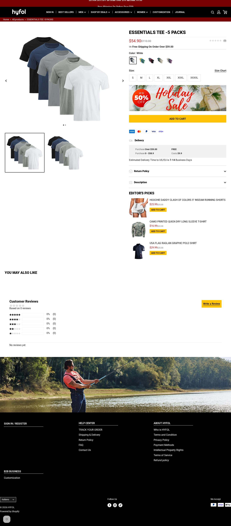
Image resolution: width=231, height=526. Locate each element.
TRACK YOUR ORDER (90, 429)
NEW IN (50, 12)
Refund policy (161, 460)
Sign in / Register (15, 423)
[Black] (151, 60)
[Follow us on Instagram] (115, 505)
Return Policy (86, 439)
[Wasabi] (142, 60)
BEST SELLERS (66, 12)
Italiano (5, 499)
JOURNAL (180, 12)
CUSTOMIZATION (161, 12)
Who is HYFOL (162, 429)
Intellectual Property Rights (168, 450)
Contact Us (85, 450)
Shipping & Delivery (89, 434)
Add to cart (177, 118)
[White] (133, 60)
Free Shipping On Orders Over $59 (115, 3)
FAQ (81, 445)
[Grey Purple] (169, 60)
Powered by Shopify (9, 511)
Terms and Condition (165, 434)
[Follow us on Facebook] (109, 505)
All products (18, 19)
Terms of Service (163, 455)
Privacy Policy (161, 439)
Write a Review (211, 303)
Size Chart (220, 70)
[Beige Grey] (160, 60)
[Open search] (212, 12)
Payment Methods (164, 445)
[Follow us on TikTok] (120, 505)
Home (6, 19)
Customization (12, 477)
